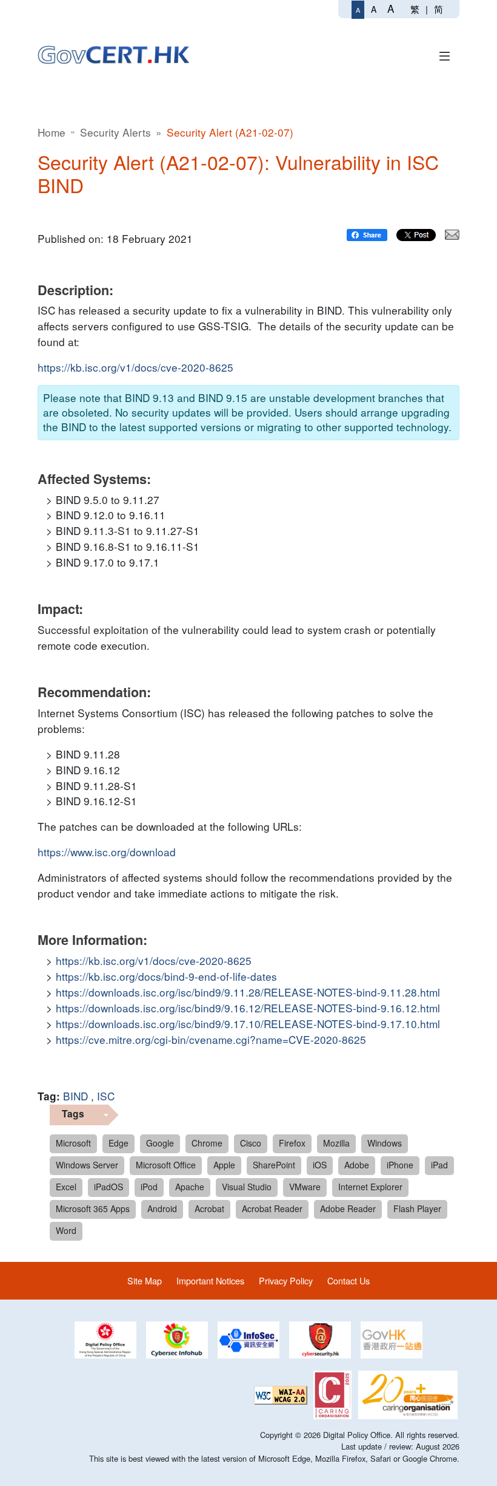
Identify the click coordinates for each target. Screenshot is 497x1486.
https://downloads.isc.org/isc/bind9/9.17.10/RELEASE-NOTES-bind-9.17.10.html (248, 1023)
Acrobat (209, 1208)
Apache (189, 1187)
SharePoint (274, 1165)
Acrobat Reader (272, 1208)
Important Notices (210, 1280)
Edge (118, 1143)
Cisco (250, 1143)
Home (51, 132)
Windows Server (87, 1165)
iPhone (400, 1165)
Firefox (292, 1143)
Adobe (356, 1165)
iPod (149, 1187)
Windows (384, 1143)
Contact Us (348, 1280)
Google (160, 1143)
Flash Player (417, 1208)
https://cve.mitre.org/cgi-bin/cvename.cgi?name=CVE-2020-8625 (211, 1039)
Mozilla (336, 1143)
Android (162, 1208)
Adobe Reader (348, 1208)
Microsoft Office (166, 1165)
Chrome (207, 1143)
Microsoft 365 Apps (93, 1208)
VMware (305, 1187)
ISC (106, 1095)
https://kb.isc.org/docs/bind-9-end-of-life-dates (166, 976)
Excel (66, 1187)
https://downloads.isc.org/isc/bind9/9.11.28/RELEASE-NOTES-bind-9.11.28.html (248, 992)
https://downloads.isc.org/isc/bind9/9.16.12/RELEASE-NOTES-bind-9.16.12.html (248, 1007)
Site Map (144, 1280)
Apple (224, 1165)
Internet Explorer (370, 1187)
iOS (320, 1165)
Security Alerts (115, 132)
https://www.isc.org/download (107, 851)
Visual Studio (247, 1187)
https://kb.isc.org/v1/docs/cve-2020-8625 (135, 367)
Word (66, 1230)
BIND (75, 1095)
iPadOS (108, 1187)
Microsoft (73, 1143)
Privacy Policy (286, 1280)
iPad (439, 1165)
